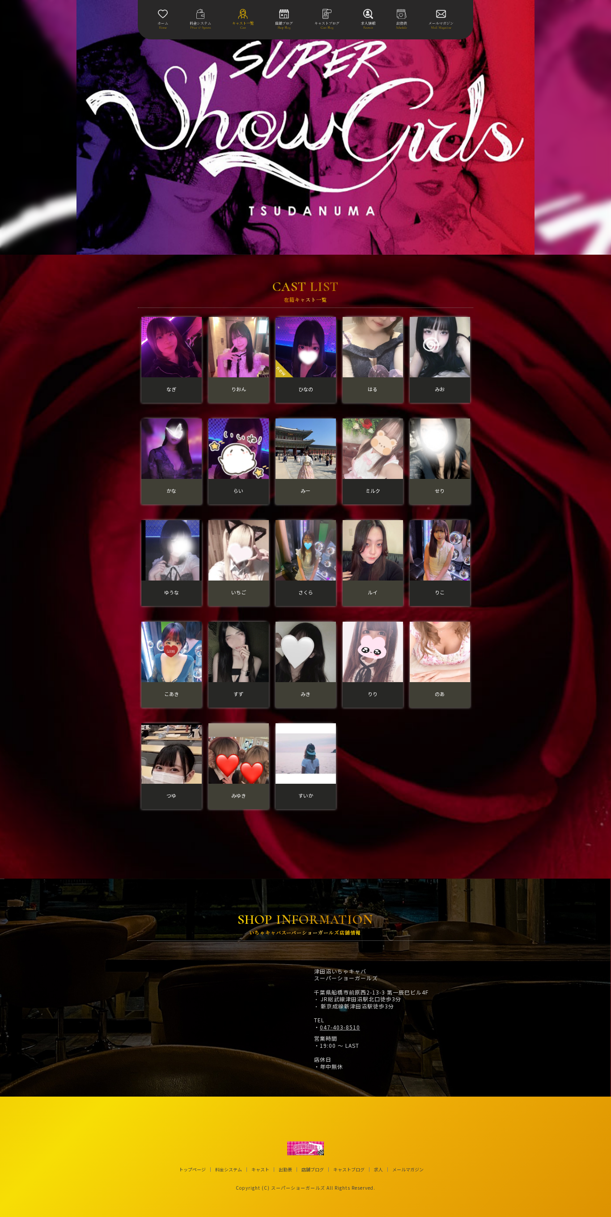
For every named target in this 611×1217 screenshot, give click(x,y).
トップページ (192, 1169)
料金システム (228, 1169)
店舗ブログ (312, 1169)
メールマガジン (408, 1169)
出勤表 (285, 1169)
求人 (378, 1169)
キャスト (260, 1169)
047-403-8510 (340, 1027)
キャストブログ (349, 1169)
